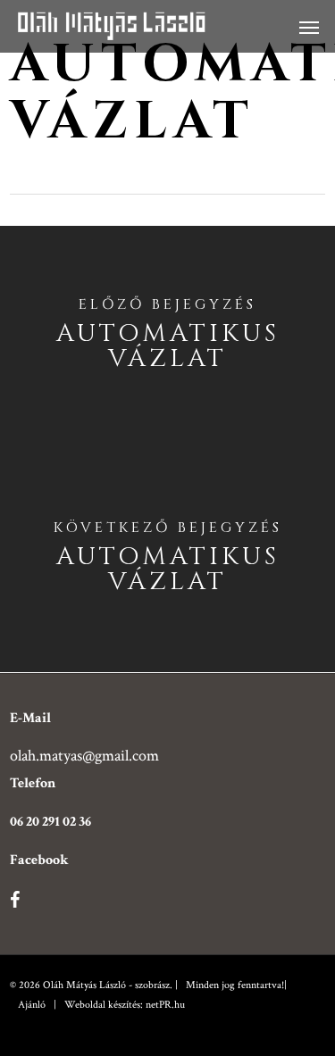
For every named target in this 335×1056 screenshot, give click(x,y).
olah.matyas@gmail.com (84, 755)
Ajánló (32, 1004)
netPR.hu (165, 1004)
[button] (309, 27)
